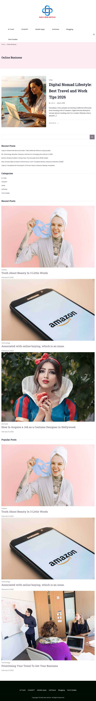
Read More (52, 123)
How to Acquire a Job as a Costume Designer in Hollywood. (38, 427)
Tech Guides (12, 39)
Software (55, 29)
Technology (5, 343)
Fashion (4, 270)
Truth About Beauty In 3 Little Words (24, 273)
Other (51, 80)
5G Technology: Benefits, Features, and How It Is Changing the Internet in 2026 (27, 154)
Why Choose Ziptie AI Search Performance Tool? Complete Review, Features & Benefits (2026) (32, 162)
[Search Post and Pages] (94, 34)
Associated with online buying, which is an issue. (32, 346)
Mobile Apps (40, 29)
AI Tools (11, 29)
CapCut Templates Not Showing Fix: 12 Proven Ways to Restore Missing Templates (28, 165)
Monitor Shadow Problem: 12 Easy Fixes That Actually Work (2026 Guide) (24, 158)
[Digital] (23, 101)
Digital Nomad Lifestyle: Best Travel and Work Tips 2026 (70, 91)
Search (92, 137)
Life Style (4, 424)
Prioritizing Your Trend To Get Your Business (29, 666)
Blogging (69, 29)
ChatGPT (24, 29)
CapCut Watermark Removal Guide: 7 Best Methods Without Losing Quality (26, 150)
